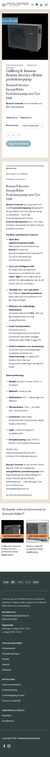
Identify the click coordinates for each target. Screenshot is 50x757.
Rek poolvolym (12, 125)
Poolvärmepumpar (14, 65)
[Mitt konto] (41, 5)
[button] (32, 4)
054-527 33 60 (9, 618)
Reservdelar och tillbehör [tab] (17, 174)
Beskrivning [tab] (11, 168)
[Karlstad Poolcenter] (15, 4)
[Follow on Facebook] (4, 746)
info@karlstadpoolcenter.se (15, 615)
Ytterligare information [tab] (15, 179)
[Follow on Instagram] (8, 746)
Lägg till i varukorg (18, 143)
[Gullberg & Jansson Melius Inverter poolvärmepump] (12, 538)
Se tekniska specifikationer (19, 494)
